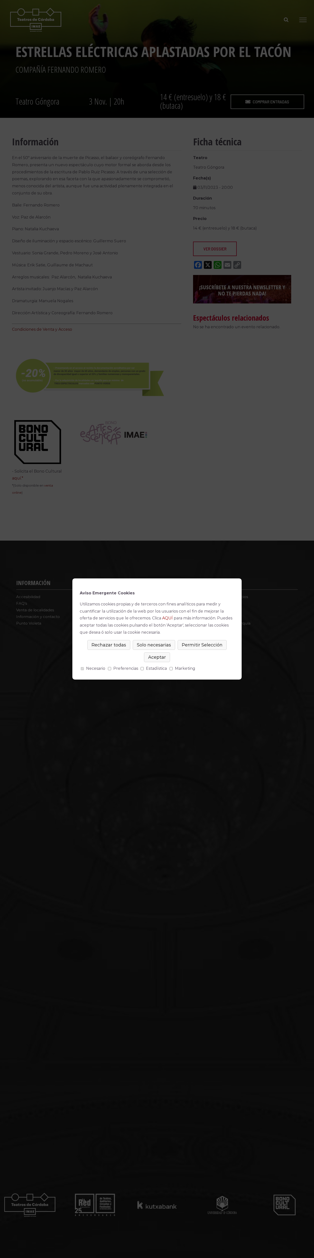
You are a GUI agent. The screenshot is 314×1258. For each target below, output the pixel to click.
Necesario (95, 668)
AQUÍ (167, 618)
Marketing (185, 668)
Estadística (156, 668)
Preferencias (125, 668)
